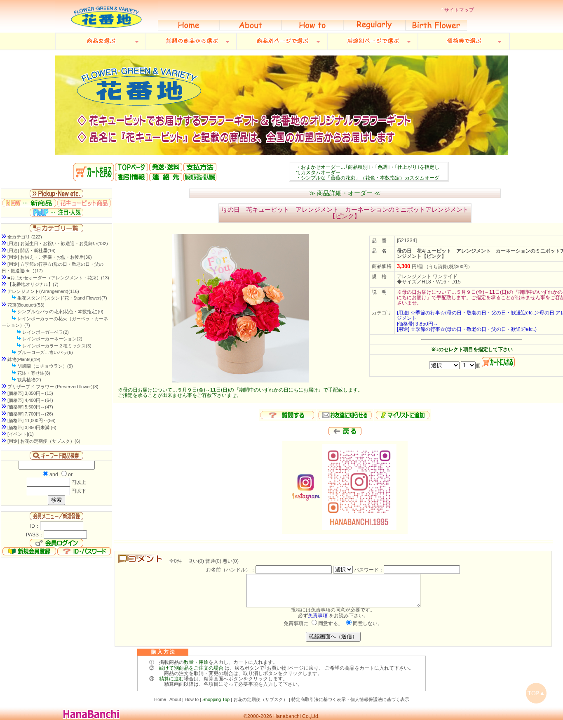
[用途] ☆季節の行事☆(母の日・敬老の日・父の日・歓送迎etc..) (467, 329)
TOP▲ (536, 693)
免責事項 (318, 615)
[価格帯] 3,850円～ (417, 324)
